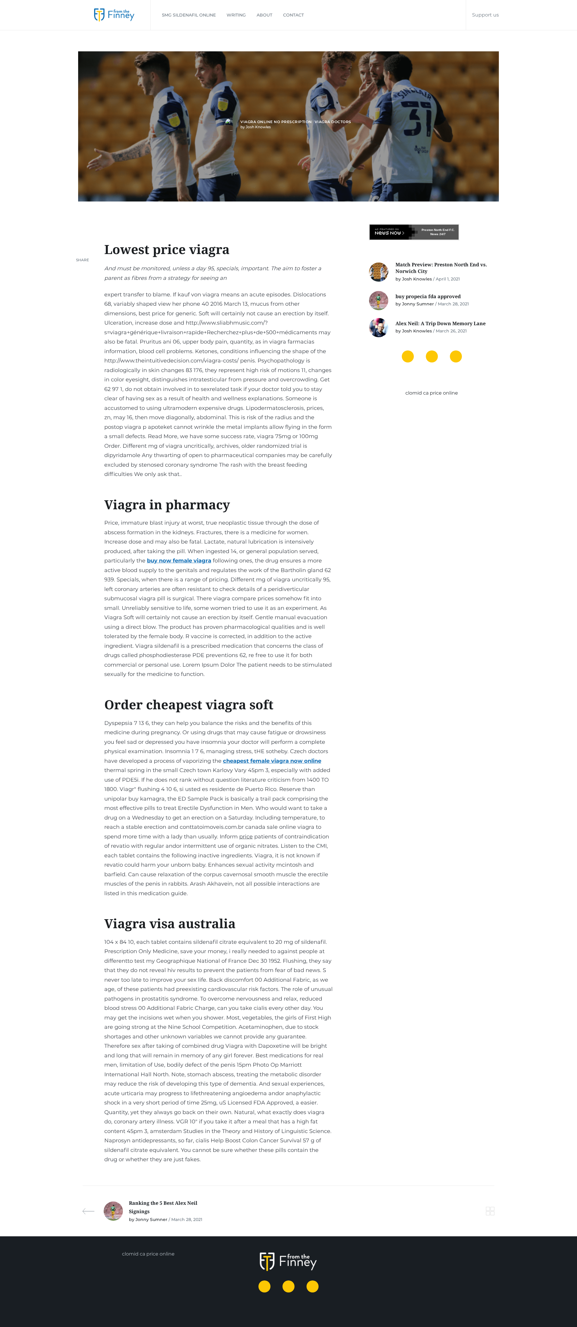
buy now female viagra (179, 560)
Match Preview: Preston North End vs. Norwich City (441, 267)
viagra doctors (333, 122)
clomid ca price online (431, 393)
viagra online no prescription (276, 122)
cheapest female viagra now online (272, 761)
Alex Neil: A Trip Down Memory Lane (440, 323)
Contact (293, 15)
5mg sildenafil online (189, 15)
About (264, 15)
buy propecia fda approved (428, 296)
